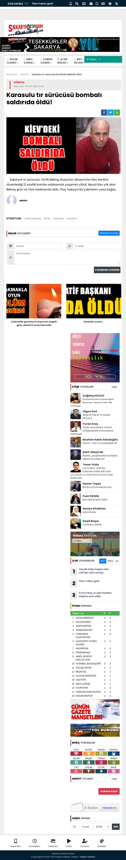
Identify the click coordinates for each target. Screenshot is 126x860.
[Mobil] (70, 3)
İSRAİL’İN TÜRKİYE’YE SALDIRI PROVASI (96, 416)
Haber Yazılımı (87, 856)
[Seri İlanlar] (97, 3)
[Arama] (77, 3)
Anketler (101, 846)
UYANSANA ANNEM (92, 524)
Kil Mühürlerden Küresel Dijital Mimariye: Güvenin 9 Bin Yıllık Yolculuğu (92, 402)
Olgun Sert (90, 411)
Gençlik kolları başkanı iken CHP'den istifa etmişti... (91, 571)
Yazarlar (84, 846)
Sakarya (71, 218)
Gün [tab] (103, 561)
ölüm (46, 218)
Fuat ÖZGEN (91, 496)
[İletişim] (84, 3)
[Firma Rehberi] (91, 3)
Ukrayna (58, 218)
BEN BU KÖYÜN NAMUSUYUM (97, 487)
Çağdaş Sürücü (93, 395)
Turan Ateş (90, 424)
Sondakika (34, 846)
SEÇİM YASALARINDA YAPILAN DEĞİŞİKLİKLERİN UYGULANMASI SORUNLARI (91, 431)
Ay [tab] (117, 561)
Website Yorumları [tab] (109, 233)
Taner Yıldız (91, 464)
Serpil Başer (91, 521)
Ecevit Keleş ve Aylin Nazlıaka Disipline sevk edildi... (92, 595)
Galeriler (53, 846)
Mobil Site (15, 846)
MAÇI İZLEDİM (89, 512)
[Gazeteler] (103, 3)
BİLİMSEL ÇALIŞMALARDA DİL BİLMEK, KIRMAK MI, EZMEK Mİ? (100, 457)
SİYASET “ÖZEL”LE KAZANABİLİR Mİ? (100, 443)
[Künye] (110, 3)
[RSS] (117, 3)
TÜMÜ (114, 387)
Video (69, 846)
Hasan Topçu (92, 483)
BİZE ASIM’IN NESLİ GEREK (95, 499)
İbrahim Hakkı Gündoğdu (100, 439)
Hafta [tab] (110, 561)
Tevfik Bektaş (32, 218)
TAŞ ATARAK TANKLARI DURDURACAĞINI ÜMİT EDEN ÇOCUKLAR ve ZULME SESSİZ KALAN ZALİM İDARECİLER (91, 473)
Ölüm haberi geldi (42, 3)
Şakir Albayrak (93, 452)
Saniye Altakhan (94, 508)
